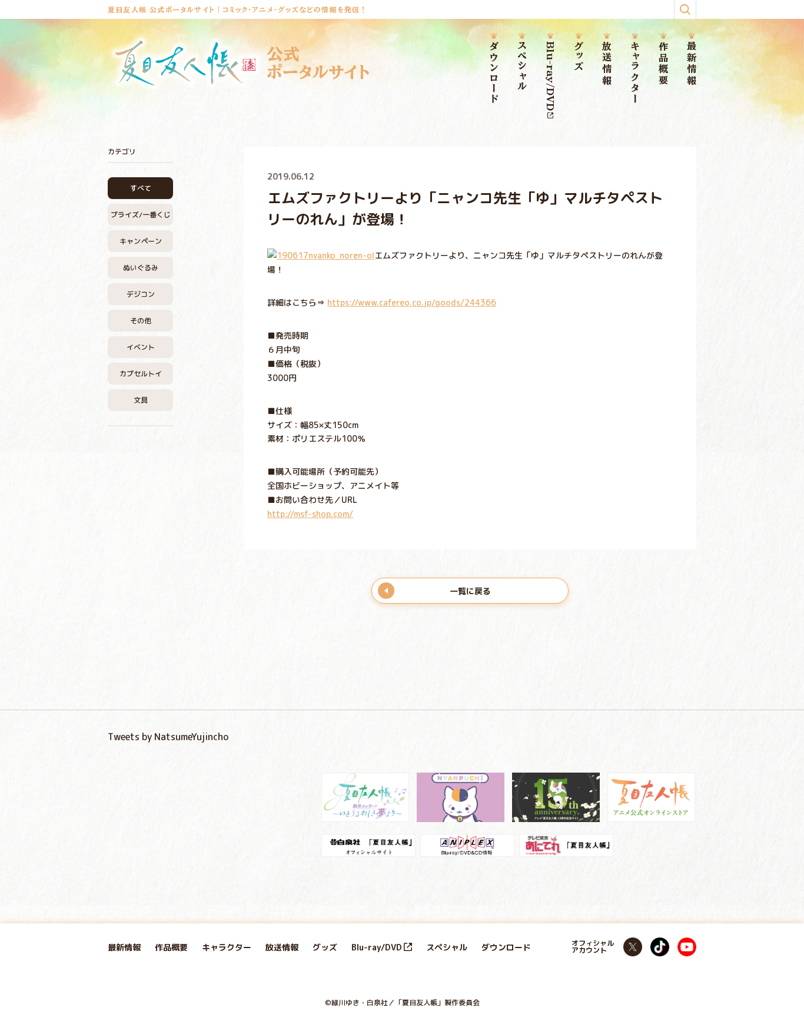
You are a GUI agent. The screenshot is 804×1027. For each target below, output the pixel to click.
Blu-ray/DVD (550, 76)
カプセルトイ (140, 374)
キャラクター (635, 72)
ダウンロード (494, 73)
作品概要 (663, 64)
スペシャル (522, 66)
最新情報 (691, 64)
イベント (141, 347)
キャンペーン (140, 241)
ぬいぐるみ (140, 268)
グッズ (578, 56)
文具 (141, 400)
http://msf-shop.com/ (310, 513)
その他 (140, 321)
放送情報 (607, 64)
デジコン (141, 294)
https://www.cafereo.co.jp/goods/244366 (411, 302)
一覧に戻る (470, 591)
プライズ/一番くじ (141, 215)
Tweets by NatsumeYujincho (168, 736)
